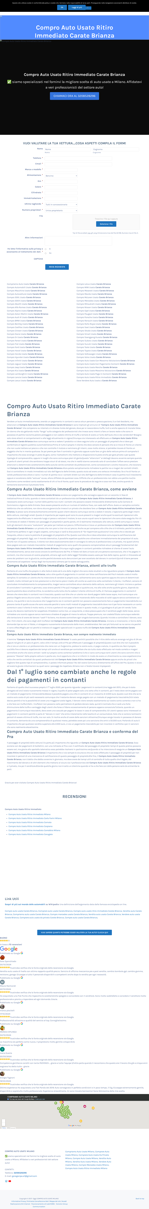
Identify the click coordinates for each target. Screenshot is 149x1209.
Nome (40, 148)
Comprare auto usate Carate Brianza (55, 911)
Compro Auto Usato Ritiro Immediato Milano (29, 814)
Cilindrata (37, 192)
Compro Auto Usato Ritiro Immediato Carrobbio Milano (34, 830)
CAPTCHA (38, 259)
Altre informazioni (34, 237)
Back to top (140, 1199)
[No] (87, 8)
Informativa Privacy (18, 1201)
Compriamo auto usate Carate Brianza (31, 914)
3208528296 (20, 1173)
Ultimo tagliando (34, 204)
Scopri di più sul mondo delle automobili (25, 904)
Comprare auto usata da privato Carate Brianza (42, 917)
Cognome (97, 152)
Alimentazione (35, 175)
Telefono (38, 158)
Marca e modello (34, 169)
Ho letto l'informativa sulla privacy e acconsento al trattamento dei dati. (25, 250)
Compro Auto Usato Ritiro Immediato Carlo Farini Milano (35, 818)
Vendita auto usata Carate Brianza (104, 914)
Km (40, 181)
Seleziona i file (106, 224)
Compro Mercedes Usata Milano (94, 1165)
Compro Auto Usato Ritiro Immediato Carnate (29, 822)
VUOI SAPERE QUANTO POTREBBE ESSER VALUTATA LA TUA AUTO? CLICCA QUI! (74, 932)
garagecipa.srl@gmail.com (24, 1176)
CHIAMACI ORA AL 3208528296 (74, 96)
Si (50, 249)
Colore (39, 187)
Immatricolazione (33, 198)
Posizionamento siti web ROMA (43, 1204)
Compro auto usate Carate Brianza (21, 911)
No (50, 253)
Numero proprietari (32, 210)
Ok (62, 7)
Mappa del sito (55, 1201)
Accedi (64, 1201)
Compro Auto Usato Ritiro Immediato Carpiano (30, 826)
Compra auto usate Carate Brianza (81, 917)
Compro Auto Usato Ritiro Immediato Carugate (30, 834)
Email (39, 164)
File (41, 216)
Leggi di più (77, 7)
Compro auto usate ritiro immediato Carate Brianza (97, 911)
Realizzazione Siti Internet (20, 1204)
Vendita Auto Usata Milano (85, 1162)
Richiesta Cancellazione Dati (38, 1201)
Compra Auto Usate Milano (85, 1158)
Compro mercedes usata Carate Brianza (69, 914)
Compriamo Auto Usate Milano (79, 1151)
